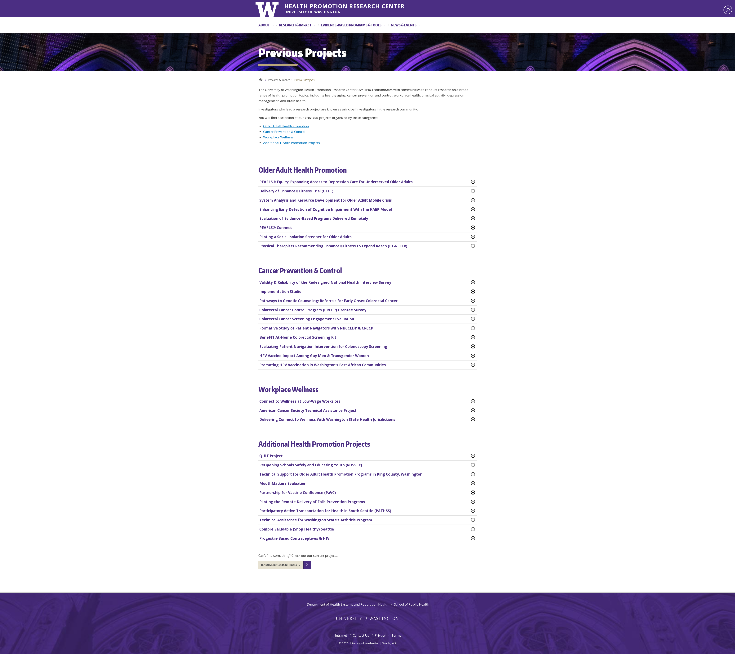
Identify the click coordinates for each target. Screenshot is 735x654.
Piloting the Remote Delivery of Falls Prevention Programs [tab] (312, 501)
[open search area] (728, 10)
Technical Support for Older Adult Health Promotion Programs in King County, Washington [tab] (340, 474)
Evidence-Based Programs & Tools (351, 25)
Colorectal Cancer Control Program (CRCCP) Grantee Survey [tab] (312, 309)
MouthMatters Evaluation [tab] (282, 483)
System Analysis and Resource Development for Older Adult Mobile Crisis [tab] (325, 200)
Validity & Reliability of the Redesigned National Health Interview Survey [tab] (325, 282)
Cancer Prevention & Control (284, 131)
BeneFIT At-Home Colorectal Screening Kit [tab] (297, 337)
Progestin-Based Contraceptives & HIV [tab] (294, 538)
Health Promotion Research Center (344, 5)
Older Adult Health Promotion (286, 126)
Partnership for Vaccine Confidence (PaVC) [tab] (297, 492)
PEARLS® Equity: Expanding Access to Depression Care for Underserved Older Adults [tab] (336, 181)
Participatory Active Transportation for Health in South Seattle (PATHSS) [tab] (325, 510)
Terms (396, 635)
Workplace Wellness (278, 137)
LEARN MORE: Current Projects (280, 565)
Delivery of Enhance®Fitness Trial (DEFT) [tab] (296, 191)
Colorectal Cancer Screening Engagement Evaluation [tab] (306, 318)
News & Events (403, 25)
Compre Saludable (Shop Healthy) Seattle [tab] (296, 529)
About (264, 25)
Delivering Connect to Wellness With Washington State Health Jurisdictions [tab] (327, 419)
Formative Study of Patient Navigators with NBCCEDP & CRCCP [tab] (316, 328)
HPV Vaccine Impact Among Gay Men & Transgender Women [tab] (314, 355)
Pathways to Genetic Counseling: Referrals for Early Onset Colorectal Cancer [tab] (328, 300)
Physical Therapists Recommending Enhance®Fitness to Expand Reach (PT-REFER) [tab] (333, 246)
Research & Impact (295, 25)
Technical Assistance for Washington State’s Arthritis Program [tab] (315, 519)
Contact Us (361, 635)
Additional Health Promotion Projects (291, 143)
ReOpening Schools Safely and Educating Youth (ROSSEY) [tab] (310, 465)
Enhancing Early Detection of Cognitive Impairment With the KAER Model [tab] (325, 209)
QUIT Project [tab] (271, 455)
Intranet (341, 635)
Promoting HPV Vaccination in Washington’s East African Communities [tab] (322, 364)
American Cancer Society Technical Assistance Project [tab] (308, 410)
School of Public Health (411, 604)
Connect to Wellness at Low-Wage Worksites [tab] (299, 401)
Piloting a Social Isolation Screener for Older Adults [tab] (305, 236)
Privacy (380, 635)
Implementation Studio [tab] (280, 291)
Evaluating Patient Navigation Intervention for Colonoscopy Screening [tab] (323, 346)
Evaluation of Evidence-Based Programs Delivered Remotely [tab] (313, 218)
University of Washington (271, 8)
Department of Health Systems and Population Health (347, 604)
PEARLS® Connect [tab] (275, 227)
